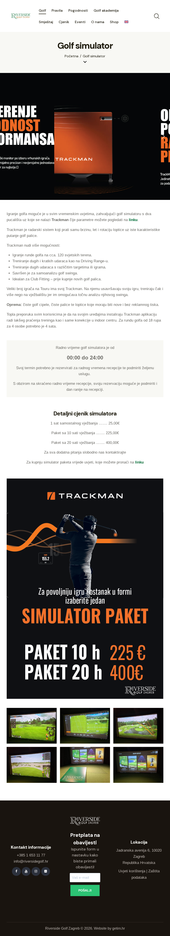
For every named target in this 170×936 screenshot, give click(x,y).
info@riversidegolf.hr (31, 861)
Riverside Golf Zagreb (62, 928)
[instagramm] (35, 871)
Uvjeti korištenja (131, 871)
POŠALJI (85, 890)
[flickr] (45, 871)
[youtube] (26, 871)
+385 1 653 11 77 (31, 855)
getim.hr (118, 928)
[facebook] (16, 871)
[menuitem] (126, 22)
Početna (71, 56)
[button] (6, 136)
